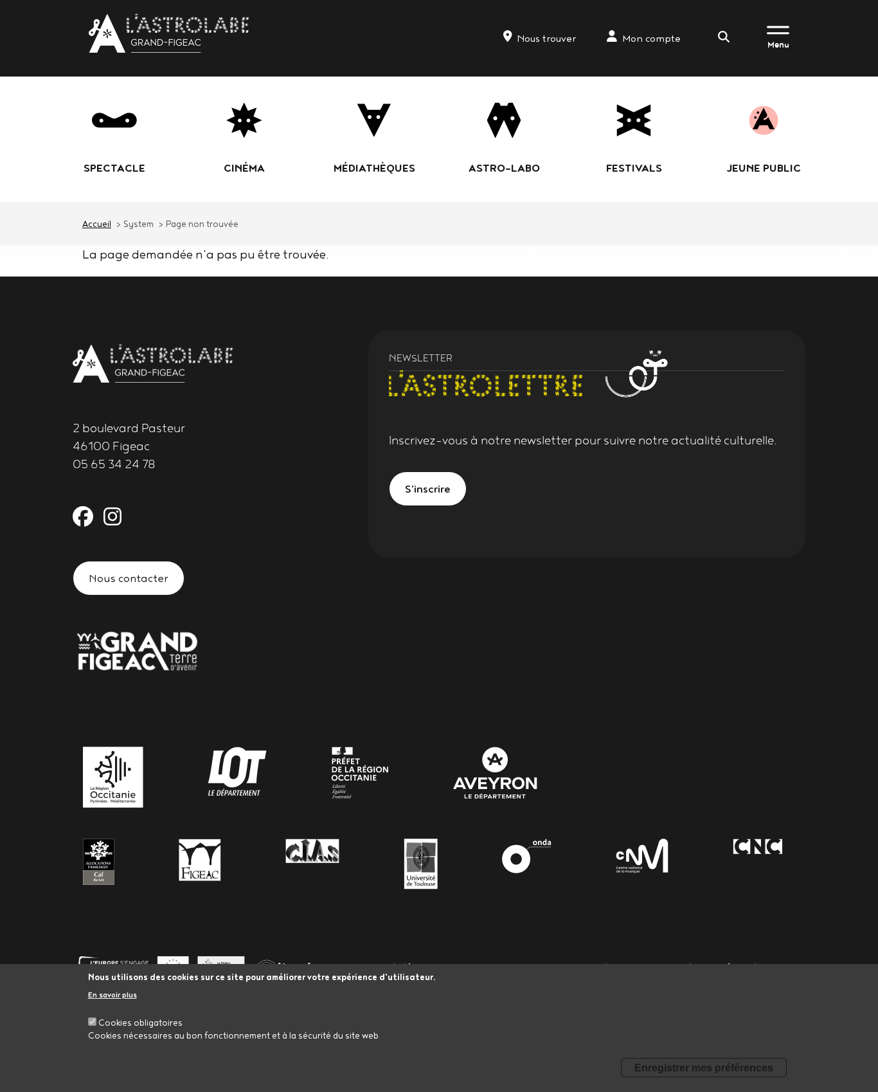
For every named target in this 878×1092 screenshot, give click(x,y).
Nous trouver (546, 38)
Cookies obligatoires (140, 1022)
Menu (778, 44)
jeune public (763, 168)
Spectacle (114, 168)
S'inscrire (428, 488)
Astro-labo (504, 168)
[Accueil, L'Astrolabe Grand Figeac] (170, 33)
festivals (634, 168)
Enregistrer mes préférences (703, 1067)
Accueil (96, 224)
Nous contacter (128, 578)
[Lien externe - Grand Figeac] (137, 649)
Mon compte (651, 38)
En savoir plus (112, 994)
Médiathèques (374, 168)
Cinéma (244, 168)
